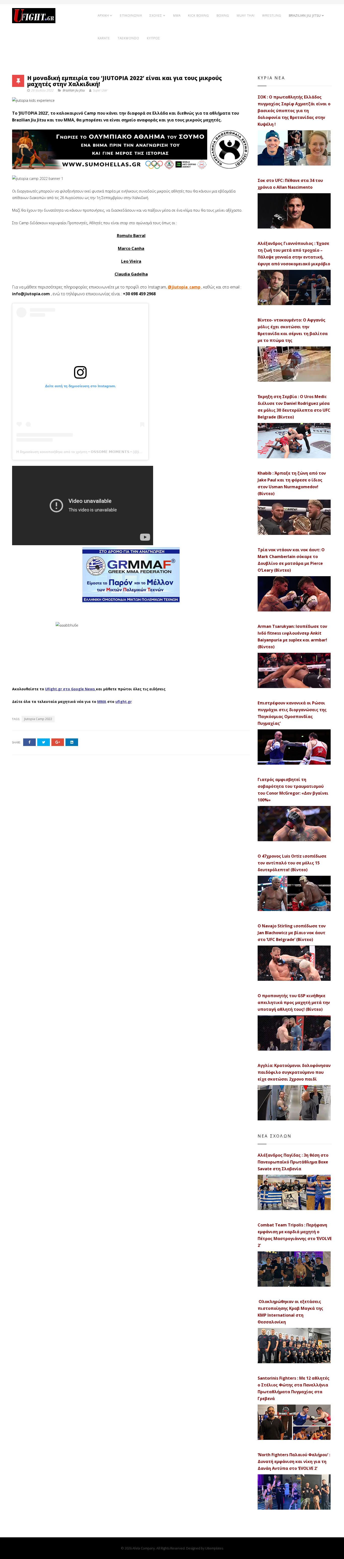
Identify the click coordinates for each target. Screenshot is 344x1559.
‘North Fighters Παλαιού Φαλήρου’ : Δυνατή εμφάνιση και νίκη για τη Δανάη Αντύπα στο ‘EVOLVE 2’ (294, 1461)
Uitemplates (214, 1548)
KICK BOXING (198, 15)
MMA (177, 15)
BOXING (223, 15)
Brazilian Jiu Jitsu (74, 90)
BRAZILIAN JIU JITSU (305, 15)
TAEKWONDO (128, 38)
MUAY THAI (246, 15)
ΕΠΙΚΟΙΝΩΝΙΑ (131, 15)
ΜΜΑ (101, 701)
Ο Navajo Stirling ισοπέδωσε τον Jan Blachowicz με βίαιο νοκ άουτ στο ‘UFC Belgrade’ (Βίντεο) (292, 932)
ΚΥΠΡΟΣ (153, 38)
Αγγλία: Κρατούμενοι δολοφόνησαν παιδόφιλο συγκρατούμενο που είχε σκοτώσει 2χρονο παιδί (294, 1072)
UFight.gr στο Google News (70, 689)
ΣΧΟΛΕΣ (156, 15)
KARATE (104, 38)
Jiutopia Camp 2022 (38, 719)
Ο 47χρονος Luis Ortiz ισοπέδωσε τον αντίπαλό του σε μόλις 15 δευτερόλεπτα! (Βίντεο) (292, 862)
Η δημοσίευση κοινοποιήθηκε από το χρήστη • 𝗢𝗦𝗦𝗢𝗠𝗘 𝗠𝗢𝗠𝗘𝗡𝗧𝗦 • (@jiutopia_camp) (88, 452)
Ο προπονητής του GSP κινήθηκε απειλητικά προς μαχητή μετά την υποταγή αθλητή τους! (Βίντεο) (294, 1002)
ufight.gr (123, 701)
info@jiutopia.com (31, 294)
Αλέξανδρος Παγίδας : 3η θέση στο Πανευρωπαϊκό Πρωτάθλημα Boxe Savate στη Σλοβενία (293, 1162)
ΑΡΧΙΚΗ (103, 15)
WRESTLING (271, 15)
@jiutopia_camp (184, 287)
